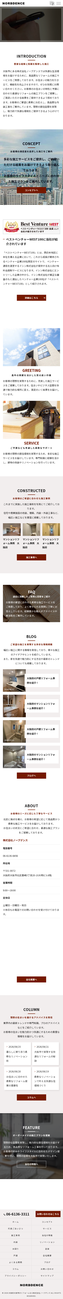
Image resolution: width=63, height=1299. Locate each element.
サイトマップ (47, 1275)
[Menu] (58, 3)
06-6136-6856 (10, 856)
